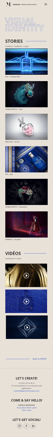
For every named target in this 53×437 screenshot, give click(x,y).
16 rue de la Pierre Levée (26, 408)
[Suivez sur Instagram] (19, 426)
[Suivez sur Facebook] (26, 426)
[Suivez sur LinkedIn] (33, 426)
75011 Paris (26, 410)
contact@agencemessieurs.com (26, 391)
